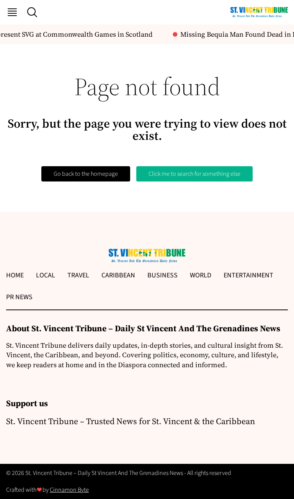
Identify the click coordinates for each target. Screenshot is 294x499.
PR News (19, 297)
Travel (78, 275)
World (200, 275)
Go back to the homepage (86, 174)
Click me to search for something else (194, 174)
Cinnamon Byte (69, 490)
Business (162, 275)
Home (15, 275)
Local (45, 275)
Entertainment (248, 275)
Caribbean (118, 275)
